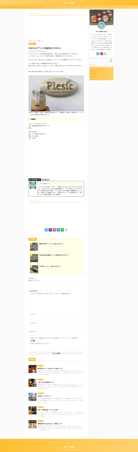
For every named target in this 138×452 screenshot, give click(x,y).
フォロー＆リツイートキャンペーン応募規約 (81, 443)
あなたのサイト (33, 331)
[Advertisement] (56, 27)
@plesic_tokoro (40, 123)
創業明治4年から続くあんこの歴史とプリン (50, 423)
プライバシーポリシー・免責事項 (62, 443)
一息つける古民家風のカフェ (46, 382)
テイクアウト (37, 280)
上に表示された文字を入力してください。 (40, 343)
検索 (111, 60)
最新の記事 (46, 179)
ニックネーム (32, 314)
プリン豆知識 (62, 7)
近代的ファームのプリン (45, 396)
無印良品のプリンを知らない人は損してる (50, 368)
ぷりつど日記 (69, 3)
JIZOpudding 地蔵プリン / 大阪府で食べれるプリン (54, 255)
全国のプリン (33, 278)
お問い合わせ (50, 443)
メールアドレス (33, 323)
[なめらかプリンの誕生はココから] (58, 229)
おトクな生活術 (75, 7)
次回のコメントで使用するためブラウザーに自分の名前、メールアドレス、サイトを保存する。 (55, 338)
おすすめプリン (49, 7)
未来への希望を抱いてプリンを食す (48, 410)
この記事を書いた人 (35, 179)
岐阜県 (31, 280)
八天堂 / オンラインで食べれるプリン (50, 266)
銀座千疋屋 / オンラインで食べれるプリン (51, 244)
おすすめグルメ (88, 7)
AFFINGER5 (77, 449)
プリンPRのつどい (44, 183)
